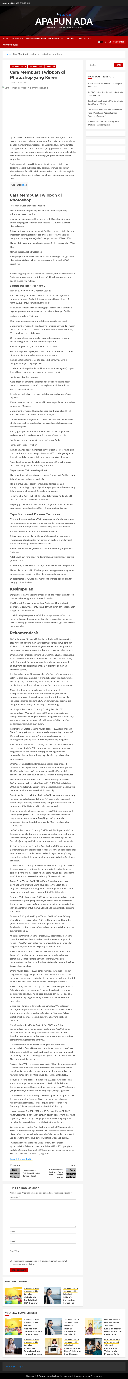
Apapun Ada (64, 21)
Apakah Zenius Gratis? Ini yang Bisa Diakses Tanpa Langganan (72, 1354)
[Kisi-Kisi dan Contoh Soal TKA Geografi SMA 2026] (13, 1295)
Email (13, 1241)
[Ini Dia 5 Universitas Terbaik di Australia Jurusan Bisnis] (52, 1295)
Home (5, 39)
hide (24, 185)
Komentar (15, 1197)
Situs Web (14, 1251)
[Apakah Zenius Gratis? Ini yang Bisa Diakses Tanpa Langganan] (53, 1346)
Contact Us (84, 39)
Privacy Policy (10, 45)
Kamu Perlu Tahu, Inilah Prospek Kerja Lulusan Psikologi (111, 1354)
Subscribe (118, 42)
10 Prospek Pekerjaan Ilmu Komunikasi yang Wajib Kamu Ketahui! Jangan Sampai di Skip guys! (105, 112)
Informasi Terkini (37, 39)
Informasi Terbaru (18, 66)
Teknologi (50, 66)
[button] (105, 41)
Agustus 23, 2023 (19, 82)
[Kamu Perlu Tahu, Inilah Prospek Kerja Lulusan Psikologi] (93, 1346)
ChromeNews (80, 1376)
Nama (13, 1231)
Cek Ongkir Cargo (14, 1366)
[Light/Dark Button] (100, 42)
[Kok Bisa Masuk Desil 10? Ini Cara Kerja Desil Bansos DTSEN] (93, 1326)
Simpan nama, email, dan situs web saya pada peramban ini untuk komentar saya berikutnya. (40, 1262)
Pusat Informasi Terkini (21, 1159)
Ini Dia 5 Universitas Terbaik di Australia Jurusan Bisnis (70, 1303)
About (70, 39)
